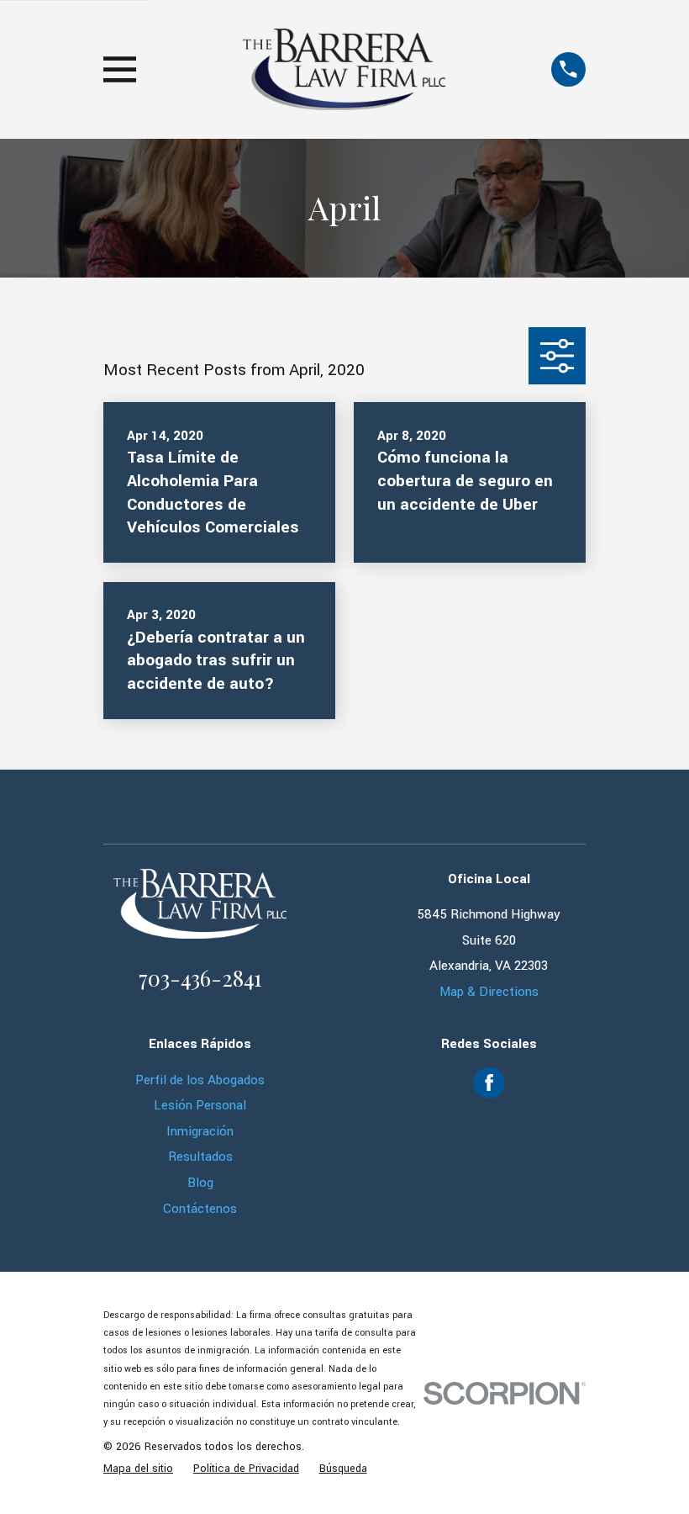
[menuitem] (138, 1469)
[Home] (344, 69)
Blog (200, 1182)
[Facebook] (489, 1082)
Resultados (200, 1156)
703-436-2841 (200, 977)
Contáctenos (200, 1208)
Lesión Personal (200, 1105)
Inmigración (200, 1131)
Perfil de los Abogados (200, 1080)
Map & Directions (489, 991)
